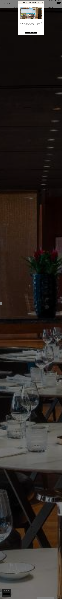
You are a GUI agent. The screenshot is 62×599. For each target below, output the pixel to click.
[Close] (42, 2)
